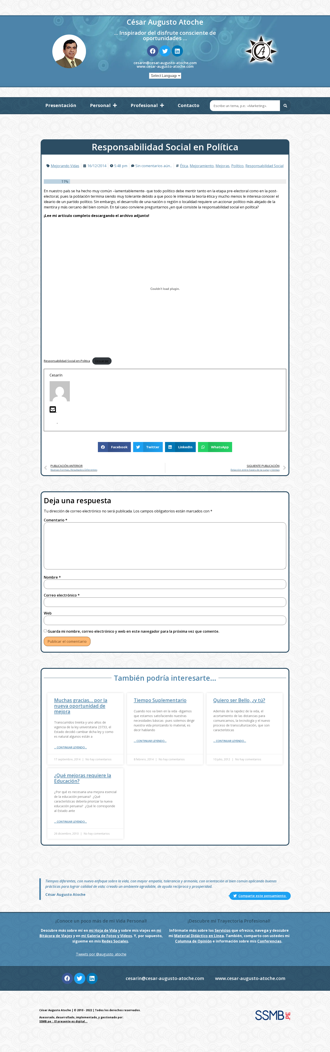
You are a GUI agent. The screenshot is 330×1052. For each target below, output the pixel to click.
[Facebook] (152, 51)
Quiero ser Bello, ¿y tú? (239, 700)
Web (48, 613)
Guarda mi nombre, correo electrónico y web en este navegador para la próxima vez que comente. (133, 631)
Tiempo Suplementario (160, 700)
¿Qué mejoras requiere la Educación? (82, 778)
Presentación (60, 105)
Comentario (55, 520)
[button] (114, 447)
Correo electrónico (62, 595)
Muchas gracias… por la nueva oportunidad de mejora (80, 706)
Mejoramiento (202, 165)
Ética (184, 165)
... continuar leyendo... (70, 747)
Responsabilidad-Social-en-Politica (67, 361)
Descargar (102, 361)
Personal (100, 105)
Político (237, 165)
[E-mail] (53, 410)
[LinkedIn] (61, 421)
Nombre (52, 577)
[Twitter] (165, 51)
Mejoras (222, 165)
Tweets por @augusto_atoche (101, 954)
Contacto (188, 105)
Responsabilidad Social (264, 165)
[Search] (285, 105)
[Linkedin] (177, 51)
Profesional (144, 105)
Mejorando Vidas (65, 165)
